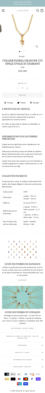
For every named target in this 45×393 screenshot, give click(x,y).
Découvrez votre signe (22, 328)
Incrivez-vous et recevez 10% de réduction (22, 337)
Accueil (21, 56)
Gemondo (22, 345)
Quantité (22, 83)
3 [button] (23, 51)
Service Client (22, 352)
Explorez (22, 280)
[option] (22, 3)
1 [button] (19, 51)
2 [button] (22, 51)
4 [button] (25, 51)
